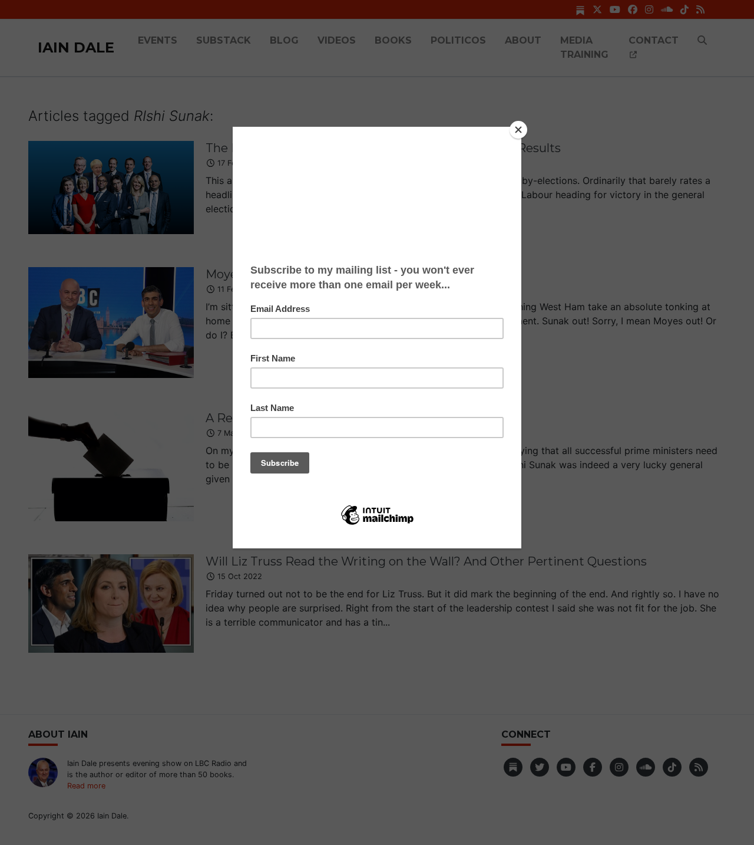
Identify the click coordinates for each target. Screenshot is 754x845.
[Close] (518, 130)
